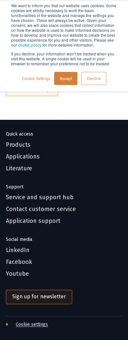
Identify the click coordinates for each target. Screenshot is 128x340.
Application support (33, 221)
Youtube (17, 273)
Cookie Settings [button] (36, 78)
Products (18, 144)
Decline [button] (94, 78)
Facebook (19, 262)
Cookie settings (32, 324)
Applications (23, 156)
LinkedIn (18, 250)
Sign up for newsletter (39, 296)
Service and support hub (40, 197)
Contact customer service (41, 209)
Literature (19, 168)
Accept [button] (66, 78)
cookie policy (29, 45)
